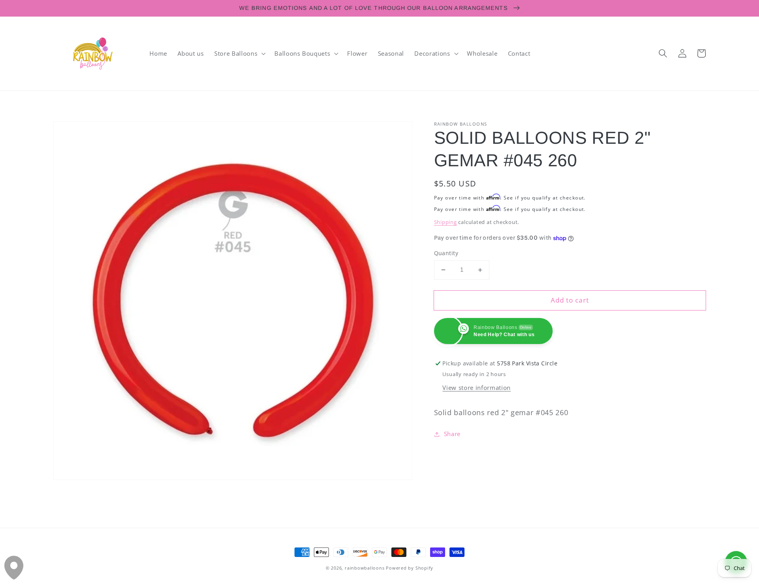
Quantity (446, 253)
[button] (239, 53)
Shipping (445, 222)
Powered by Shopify (409, 568)
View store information (476, 388)
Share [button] (452, 434)
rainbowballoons (365, 568)
